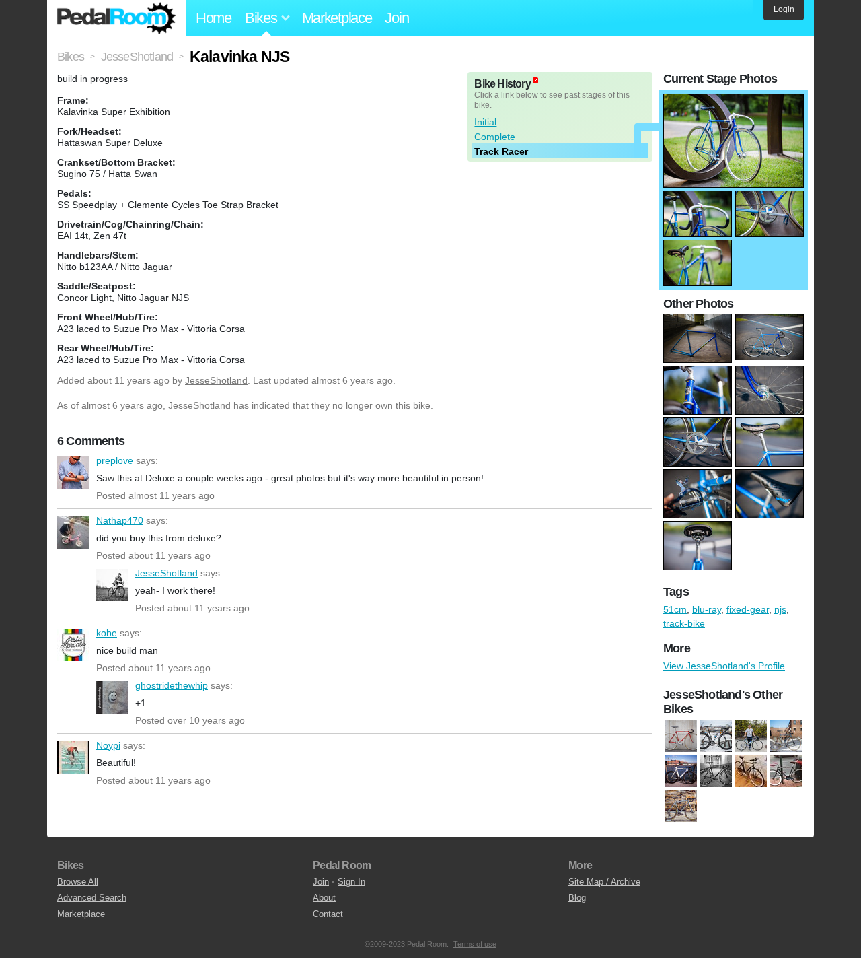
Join (396, 17)
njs (780, 609)
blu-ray (706, 609)
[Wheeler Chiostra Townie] (750, 736)
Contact (328, 914)
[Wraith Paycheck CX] (680, 806)
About (324, 898)
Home (213, 17)
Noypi (73, 757)
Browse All (77, 882)
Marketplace (337, 17)
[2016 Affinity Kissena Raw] (680, 771)
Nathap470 (73, 532)
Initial (485, 121)
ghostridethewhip (112, 697)
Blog (577, 898)
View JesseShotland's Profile (724, 665)
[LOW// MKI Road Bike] (715, 736)
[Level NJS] (680, 736)
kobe (73, 645)
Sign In (351, 882)
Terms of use (474, 944)
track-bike (684, 623)
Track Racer (501, 151)
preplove (73, 472)
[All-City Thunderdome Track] (715, 771)
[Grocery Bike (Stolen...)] (750, 771)
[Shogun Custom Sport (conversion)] (785, 771)
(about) (535, 80)
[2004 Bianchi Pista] (785, 736)
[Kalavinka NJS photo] (733, 100)
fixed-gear (747, 609)
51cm (675, 609)
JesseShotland (216, 380)
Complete (494, 136)
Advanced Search (91, 898)
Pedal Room (116, 18)
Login (784, 9)
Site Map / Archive (604, 882)
